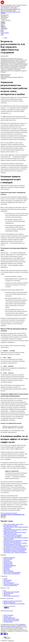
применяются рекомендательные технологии (13, 625)
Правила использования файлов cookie (10, 11)
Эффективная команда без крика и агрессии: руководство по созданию (15, 533)
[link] (3, 27)
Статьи (5, 37)
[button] (2, 30)
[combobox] (7, 637)
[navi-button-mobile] (2, 34)
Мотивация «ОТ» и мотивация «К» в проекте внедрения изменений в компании (15, 543)
